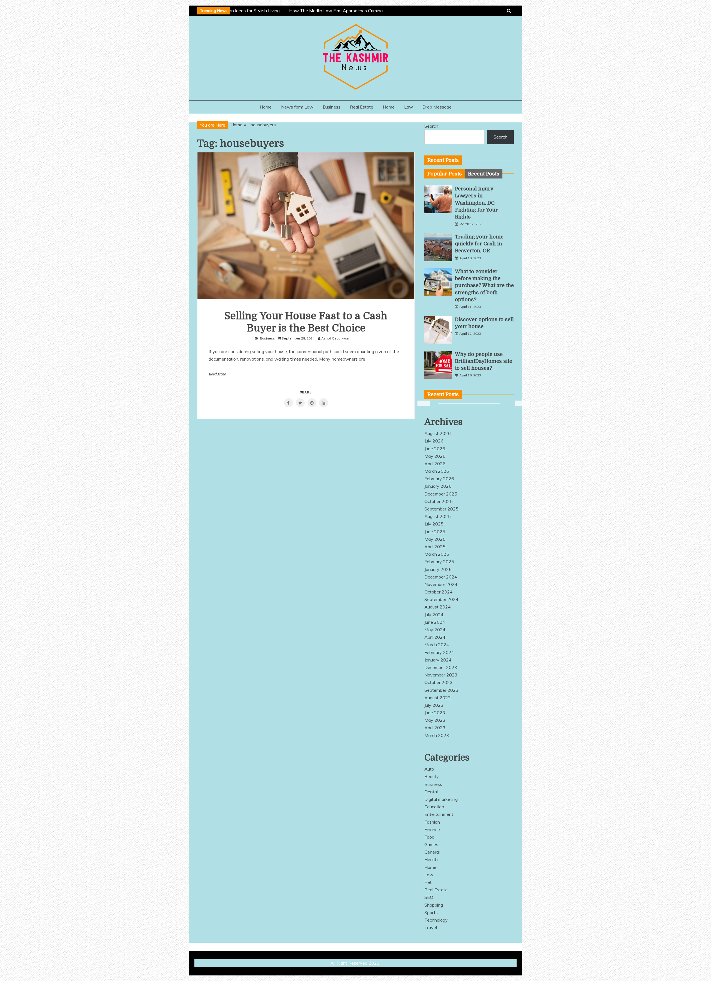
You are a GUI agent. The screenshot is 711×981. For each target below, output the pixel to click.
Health (431, 859)
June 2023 (434, 712)
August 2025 (437, 516)
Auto (429, 769)
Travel (430, 927)
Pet (428, 882)
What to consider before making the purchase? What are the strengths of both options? (484, 285)
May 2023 (434, 720)
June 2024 (434, 622)
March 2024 (436, 644)
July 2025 (434, 524)
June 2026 (434, 448)
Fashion (432, 822)
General (432, 852)
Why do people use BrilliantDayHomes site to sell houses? (483, 361)
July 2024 (434, 614)
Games (431, 844)
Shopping (433, 905)
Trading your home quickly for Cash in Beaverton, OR (479, 243)
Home (266, 107)
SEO (428, 897)
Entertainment (438, 814)
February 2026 (439, 478)
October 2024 (438, 592)
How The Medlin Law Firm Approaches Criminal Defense (337, 10)
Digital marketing (441, 799)
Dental (431, 791)
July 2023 (434, 705)
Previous (420, 403)
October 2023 (438, 682)
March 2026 (436, 471)
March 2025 (436, 554)
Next (518, 403)
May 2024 (434, 629)
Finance (432, 829)
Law (408, 107)
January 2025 (438, 569)
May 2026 (434, 456)
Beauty (431, 776)
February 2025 (439, 561)
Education (434, 806)
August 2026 (437, 433)
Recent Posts (483, 174)
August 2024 (437, 607)
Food (429, 837)
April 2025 (434, 546)
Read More (217, 374)
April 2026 (434, 463)
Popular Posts (444, 174)
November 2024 (440, 584)
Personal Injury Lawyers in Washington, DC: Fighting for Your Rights (476, 203)
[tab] (444, 173)
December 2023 (440, 667)
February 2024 (439, 652)
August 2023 (437, 697)
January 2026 (438, 486)
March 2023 (436, 735)
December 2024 (440, 577)
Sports (431, 912)
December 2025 (440, 494)
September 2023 (441, 690)
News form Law (297, 107)
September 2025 (441, 509)
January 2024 (438, 660)
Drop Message (437, 107)
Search (431, 126)
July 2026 (434, 441)
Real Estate (361, 107)
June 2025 (434, 531)
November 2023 (440, 675)
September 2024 (441, 599)
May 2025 (434, 539)
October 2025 (438, 501)
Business (332, 107)
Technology (436, 920)
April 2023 (434, 727)
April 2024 (434, 637)
